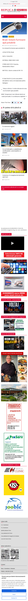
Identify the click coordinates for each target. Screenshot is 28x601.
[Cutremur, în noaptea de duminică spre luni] (14, 160)
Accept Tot (14, 590)
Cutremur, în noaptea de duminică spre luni (13, 176)
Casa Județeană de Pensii (6, 533)
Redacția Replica (14, 45)
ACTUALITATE (5, 36)
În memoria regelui (8, 126)
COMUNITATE (11, 36)
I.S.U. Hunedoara (4, 525)
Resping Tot (14, 598)
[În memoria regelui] (14, 112)
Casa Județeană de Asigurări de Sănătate (10, 536)
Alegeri (14, 594)
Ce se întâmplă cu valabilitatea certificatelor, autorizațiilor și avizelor (12, 151)
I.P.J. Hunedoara (4, 527)
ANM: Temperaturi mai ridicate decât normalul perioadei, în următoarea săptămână (13, 96)
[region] (14, 587)
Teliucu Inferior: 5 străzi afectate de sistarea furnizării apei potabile (15, 89)
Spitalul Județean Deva (6, 530)
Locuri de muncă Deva (6, 538)
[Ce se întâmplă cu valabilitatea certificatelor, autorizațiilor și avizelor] (14, 134)
